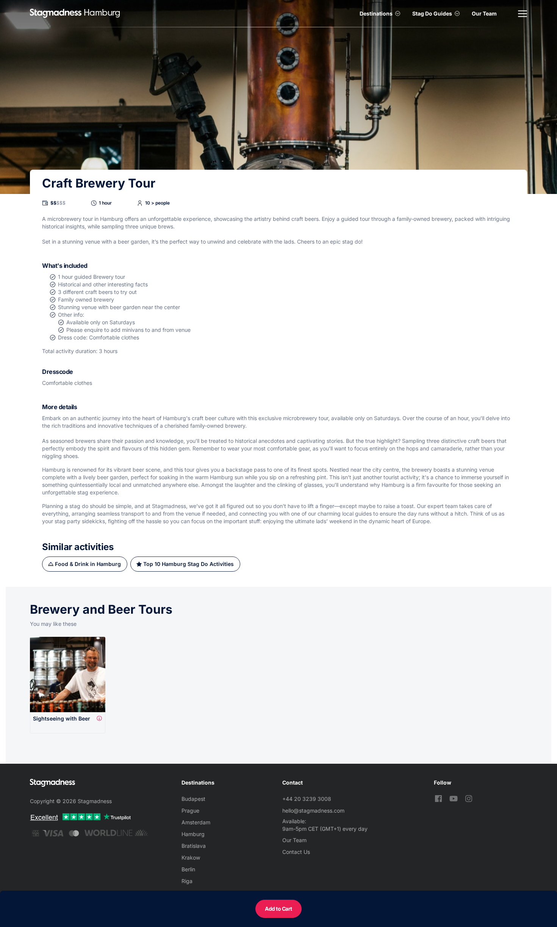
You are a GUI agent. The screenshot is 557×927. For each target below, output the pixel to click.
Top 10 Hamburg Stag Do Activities (188, 564)
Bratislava (193, 846)
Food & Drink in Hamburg (88, 564)
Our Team (484, 13)
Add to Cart (278, 908)
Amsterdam (195, 822)
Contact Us (296, 852)
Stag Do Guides (432, 13)
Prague (190, 810)
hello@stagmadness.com (313, 810)
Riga (186, 881)
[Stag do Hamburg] (55, 13)
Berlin (188, 869)
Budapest (193, 799)
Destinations (376, 13)
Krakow (190, 857)
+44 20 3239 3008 (306, 799)
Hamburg (193, 834)
